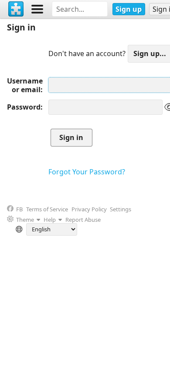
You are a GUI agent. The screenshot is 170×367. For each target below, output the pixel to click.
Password (24, 107)
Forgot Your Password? (86, 172)
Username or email (25, 85)
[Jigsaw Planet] (16, 9)
